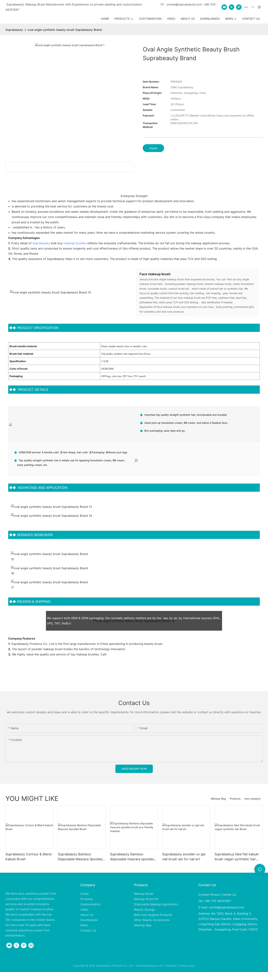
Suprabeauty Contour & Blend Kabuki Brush (28, 856)
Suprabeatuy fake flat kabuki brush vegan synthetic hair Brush (237, 857)
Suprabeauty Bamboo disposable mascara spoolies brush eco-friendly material (132, 857)
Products (235, 798)
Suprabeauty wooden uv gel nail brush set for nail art (183, 856)
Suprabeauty (14, 30)
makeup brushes (75, 243)
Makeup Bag (218, 798)
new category (252, 798)
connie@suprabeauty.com (184, 4)
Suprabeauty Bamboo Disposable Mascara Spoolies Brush (80, 857)
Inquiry (153, 148)
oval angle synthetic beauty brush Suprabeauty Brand (65, 30)
